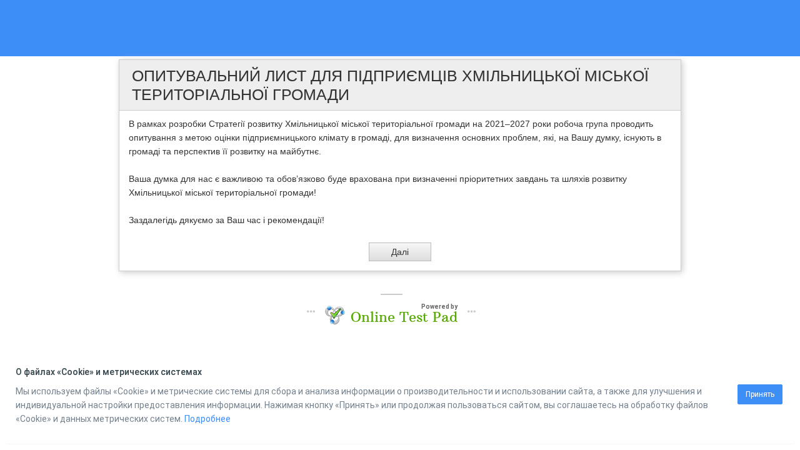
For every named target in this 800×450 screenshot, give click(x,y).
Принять (760, 394)
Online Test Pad (404, 317)
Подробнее (207, 419)
